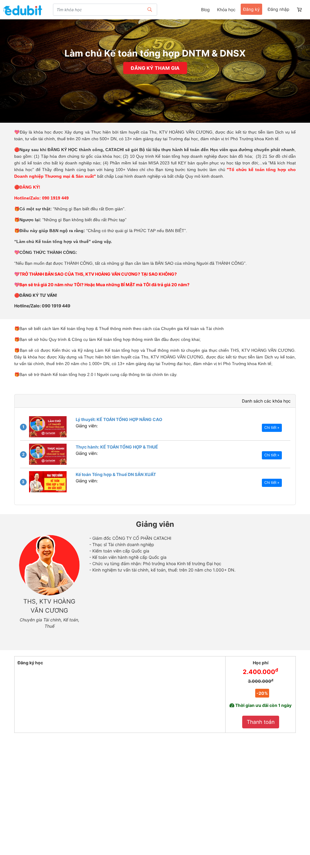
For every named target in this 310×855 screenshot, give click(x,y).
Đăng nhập (278, 9)
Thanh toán (261, 722)
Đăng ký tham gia (155, 68)
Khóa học (226, 9)
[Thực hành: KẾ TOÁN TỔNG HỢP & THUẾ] (48, 454)
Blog (205, 9)
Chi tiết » (271, 427)
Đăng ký (251, 9)
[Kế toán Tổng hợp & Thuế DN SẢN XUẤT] (48, 481)
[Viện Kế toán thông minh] (22, 10)
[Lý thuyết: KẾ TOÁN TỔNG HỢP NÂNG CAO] (48, 426)
